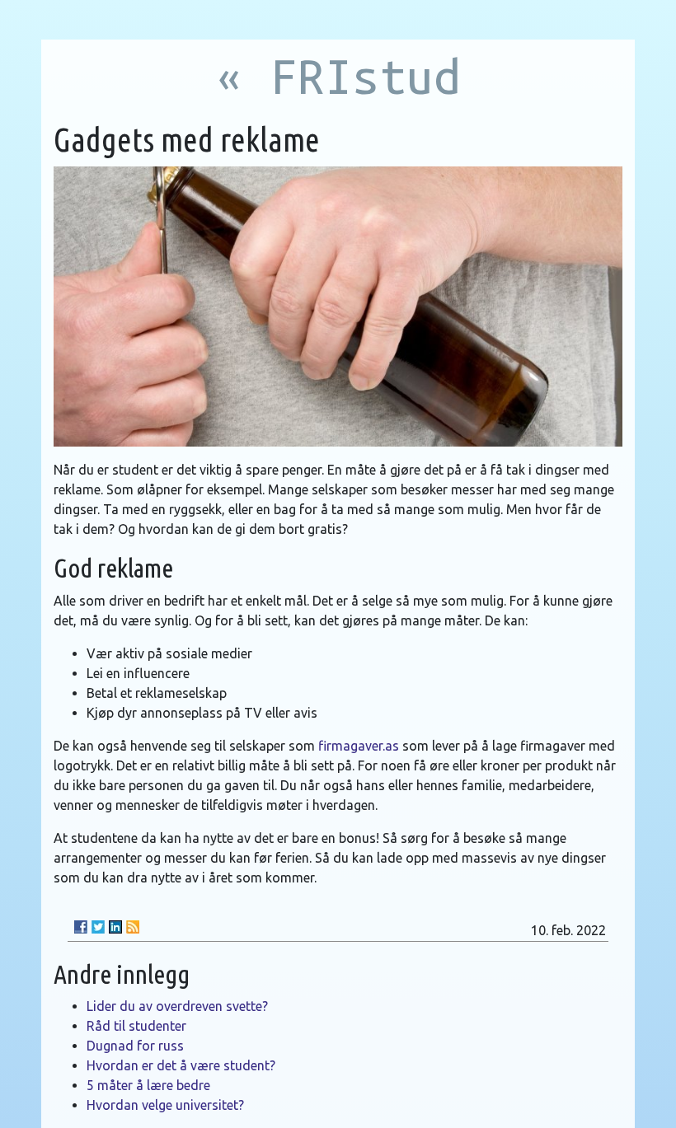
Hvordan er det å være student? (181, 1065)
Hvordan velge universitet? (165, 1105)
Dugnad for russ (135, 1045)
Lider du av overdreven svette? (177, 1006)
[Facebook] (80, 927)
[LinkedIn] (115, 927)
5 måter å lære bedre (148, 1085)
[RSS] (132, 927)
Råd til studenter (136, 1025)
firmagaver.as (358, 745)
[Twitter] (98, 927)
